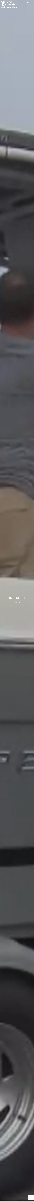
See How (17, 602)
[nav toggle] (32, 2)
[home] (9, 4)
